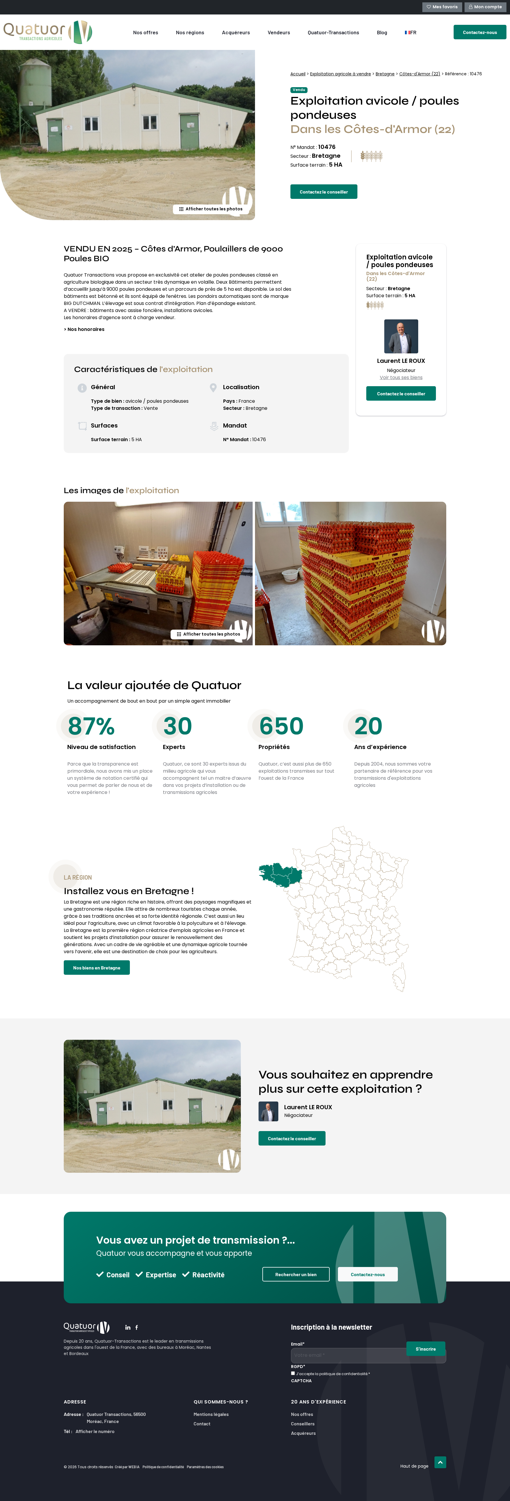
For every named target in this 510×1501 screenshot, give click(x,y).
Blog (382, 31)
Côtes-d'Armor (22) (419, 74)
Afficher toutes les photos (214, 209)
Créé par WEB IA (127, 1466)
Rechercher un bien (296, 1274)
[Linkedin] (127, 1327)
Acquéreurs (236, 31)
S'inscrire (426, 1348)
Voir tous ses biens (401, 378)
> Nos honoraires (84, 330)
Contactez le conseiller (324, 191)
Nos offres (145, 31)
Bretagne (385, 74)
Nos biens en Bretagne (96, 967)
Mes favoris (445, 7)
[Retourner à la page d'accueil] (53, 32)
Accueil (297, 74)
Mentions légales (211, 1414)
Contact (202, 1423)
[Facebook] (136, 1327)
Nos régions (190, 31)
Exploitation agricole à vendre (340, 74)
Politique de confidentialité (163, 1466)
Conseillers (303, 1423)
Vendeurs (279, 31)
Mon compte (488, 7)
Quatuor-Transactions (333, 31)
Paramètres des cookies (205, 1466)
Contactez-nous (368, 1274)
